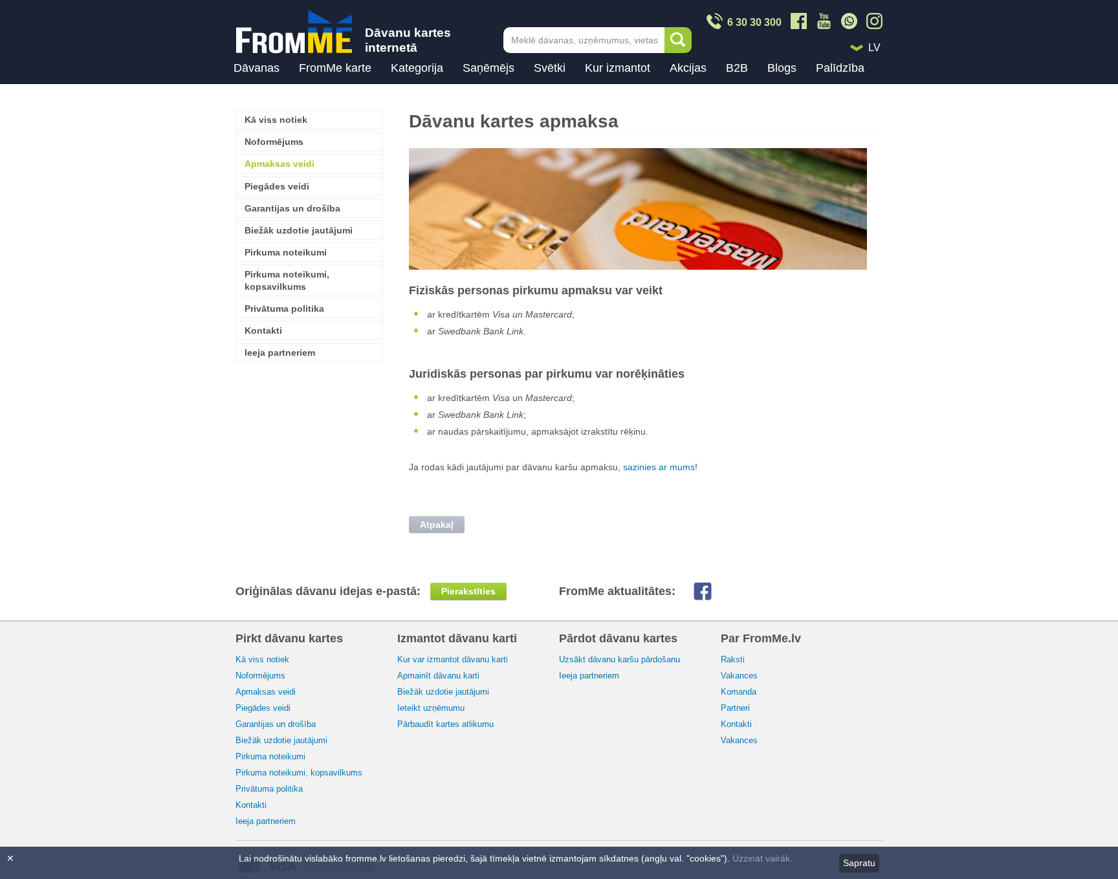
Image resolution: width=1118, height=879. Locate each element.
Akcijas (688, 67)
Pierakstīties (468, 591)
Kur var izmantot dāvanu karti (452, 659)
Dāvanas (257, 67)
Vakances (739, 675)
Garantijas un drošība (292, 208)
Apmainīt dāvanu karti (438, 675)
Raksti (733, 659)
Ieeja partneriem (280, 352)
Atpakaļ (437, 524)
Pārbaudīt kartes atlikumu (445, 724)
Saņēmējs (488, 67)
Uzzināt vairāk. (762, 858)
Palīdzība (840, 67)
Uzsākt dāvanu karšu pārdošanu (619, 659)
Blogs (781, 67)
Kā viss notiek (276, 119)
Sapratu (859, 863)
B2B (737, 67)
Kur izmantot (617, 67)
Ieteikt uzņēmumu (431, 708)
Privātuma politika (284, 308)
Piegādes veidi (277, 186)
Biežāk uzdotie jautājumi (299, 230)
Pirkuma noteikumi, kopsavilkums (287, 280)
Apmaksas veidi (279, 163)
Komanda (738, 692)
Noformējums (274, 141)
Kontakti (263, 330)
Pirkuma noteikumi (286, 252)
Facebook (712, 591)
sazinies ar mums (659, 467)
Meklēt (678, 40)
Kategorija (417, 67)
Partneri (735, 708)
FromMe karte (335, 67)
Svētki (549, 67)
